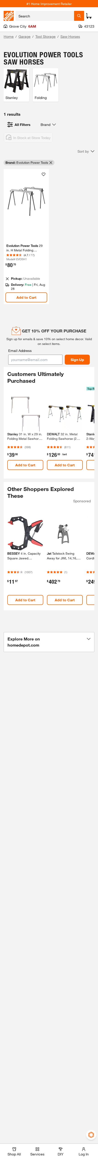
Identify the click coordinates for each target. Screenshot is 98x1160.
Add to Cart (26, 297)
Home (9, 36)
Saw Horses (70, 36)
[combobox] (45, 16)
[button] (85, 151)
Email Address (20, 350)
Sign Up (77, 359)
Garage (24, 36)
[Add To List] (43, 174)
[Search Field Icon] (79, 16)
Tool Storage (45, 36)
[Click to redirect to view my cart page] (89, 16)
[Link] (26, 236)
